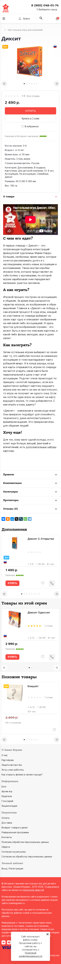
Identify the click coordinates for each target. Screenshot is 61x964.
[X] (16, 519)
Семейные (42, 173)
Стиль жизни (23, 158)
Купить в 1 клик (30, 118)
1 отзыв (48, 625)
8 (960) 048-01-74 (44, 5)
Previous (4, 84)
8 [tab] (39, 593)
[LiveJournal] (21, 519)
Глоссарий (7, 801)
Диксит (9, 177)
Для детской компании (30, 170)
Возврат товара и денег (15, 827)
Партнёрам (8, 760)
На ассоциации (27, 173)
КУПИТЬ (30, 110)
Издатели (7, 796)
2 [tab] (26, 83)
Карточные (11, 170)
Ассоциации (11, 173)
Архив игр (7, 791)
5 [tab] (34, 83)
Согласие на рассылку (14, 851)
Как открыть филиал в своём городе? (22, 774)
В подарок (39, 167)
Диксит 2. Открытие (41, 538)
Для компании (25, 167)
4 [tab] (31, 83)
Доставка (7, 822)
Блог (4, 786)
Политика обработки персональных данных (25, 842)
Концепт (33, 686)
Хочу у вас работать (13, 769)
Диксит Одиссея (39, 612)
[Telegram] (30, 519)
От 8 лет (49, 170)
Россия (35, 163)
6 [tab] (36, 83)
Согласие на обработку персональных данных (27, 856)
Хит (5, 47)
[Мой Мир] (12, 519)
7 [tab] (36, 593)
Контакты (7, 837)
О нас (5, 755)
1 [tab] (24, 83)
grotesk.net (53, 955)
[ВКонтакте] (3, 519)
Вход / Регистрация (12, 868)
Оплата (5, 818)
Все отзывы (33, 96)
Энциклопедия (9, 806)
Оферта (6, 847)
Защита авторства (12, 765)
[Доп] (14, 545)
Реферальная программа (15, 832)
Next (56, 84)
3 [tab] (29, 83)
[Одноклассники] (8, 519)
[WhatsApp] (25, 519)
